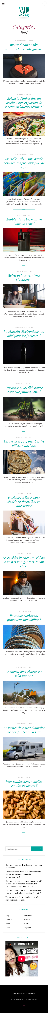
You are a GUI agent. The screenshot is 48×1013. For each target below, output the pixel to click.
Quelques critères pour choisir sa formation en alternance (24, 501)
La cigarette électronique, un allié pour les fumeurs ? (24, 333)
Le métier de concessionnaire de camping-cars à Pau (24, 730)
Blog (31, 41)
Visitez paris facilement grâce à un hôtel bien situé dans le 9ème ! (22, 898)
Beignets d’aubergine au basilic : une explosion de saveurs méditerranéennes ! (24, 102)
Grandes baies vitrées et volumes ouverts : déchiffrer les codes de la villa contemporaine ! (23, 874)
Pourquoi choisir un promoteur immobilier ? (24, 617)
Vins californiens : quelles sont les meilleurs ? (24, 783)
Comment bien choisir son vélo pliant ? (24, 673)
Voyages (27, 927)
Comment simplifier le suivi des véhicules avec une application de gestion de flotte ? (23, 891)
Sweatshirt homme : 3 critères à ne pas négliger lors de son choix (24, 561)
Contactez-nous (19, 993)
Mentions (31, 993)
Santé (26, 923)
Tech (7, 927)
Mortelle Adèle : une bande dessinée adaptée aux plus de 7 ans (24, 163)
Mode (7, 923)
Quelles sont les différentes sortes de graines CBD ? (24, 389)
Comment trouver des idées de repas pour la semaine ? (23, 866)
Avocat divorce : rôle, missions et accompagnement (24, 47)
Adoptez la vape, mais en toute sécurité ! (24, 221)
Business (28, 915)
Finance (8, 919)
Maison (27, 919)
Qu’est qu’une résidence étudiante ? (24, 277)
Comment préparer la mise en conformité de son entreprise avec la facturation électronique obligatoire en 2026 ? (23, 884)
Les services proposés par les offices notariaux (24, 443)
